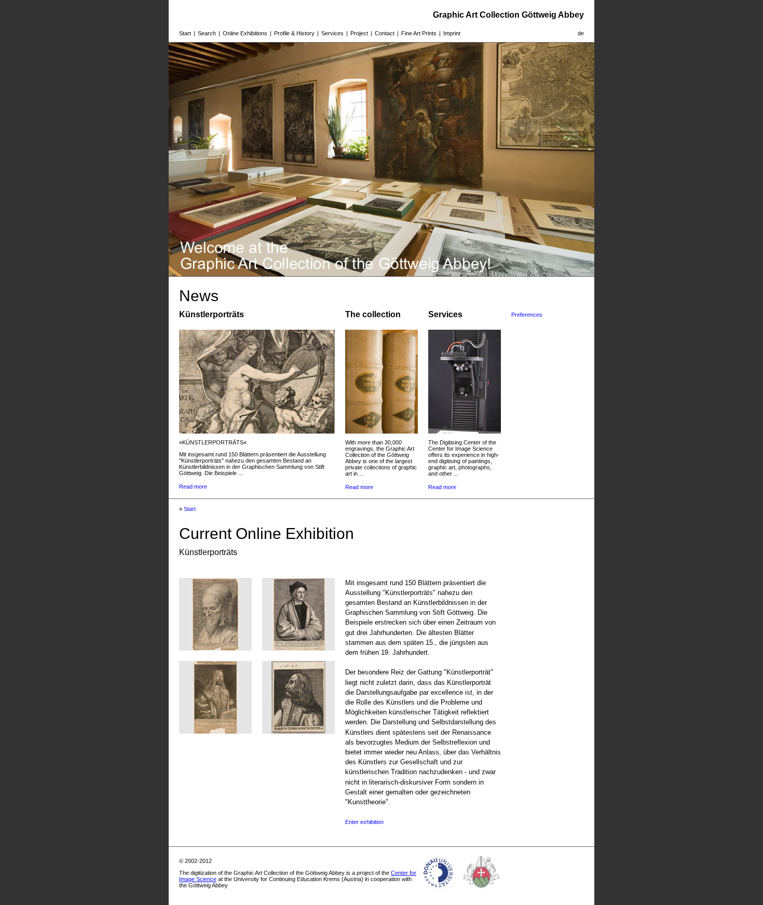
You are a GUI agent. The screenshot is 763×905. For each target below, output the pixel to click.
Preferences (526, 315)
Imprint (451, 33)
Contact (384, 33)
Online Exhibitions (245, 33)
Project (359, 33)
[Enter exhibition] (215, 647)
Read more (193, 486)
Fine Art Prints (419, 33)
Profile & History (294, 33)
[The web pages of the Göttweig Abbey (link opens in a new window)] (481, 891)
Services (332, 33)
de (581, 33)
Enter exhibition (364, 822)
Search (207, 33)
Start (185, 33)
